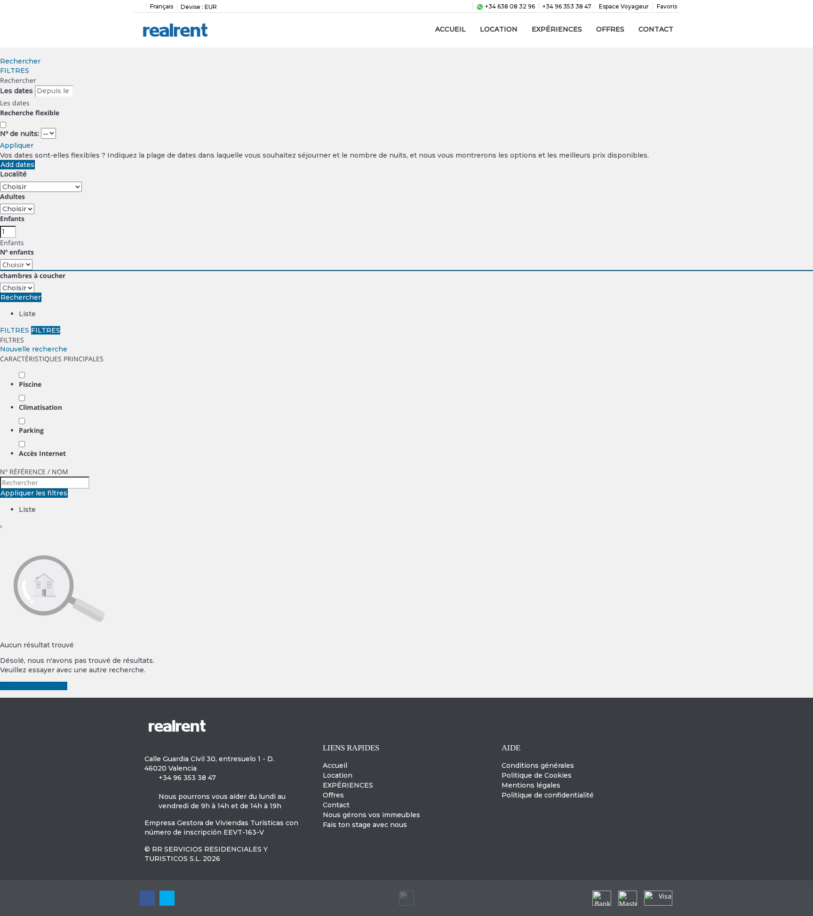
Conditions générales (538, 765)
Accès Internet (42, 453)
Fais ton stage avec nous (365, 824)
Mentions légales (531, 785)
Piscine (30, 384)
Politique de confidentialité (548, 795)
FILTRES (14, 70)
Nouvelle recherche (33, 349)
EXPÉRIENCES (557, 29)
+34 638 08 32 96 (509, 6)
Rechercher (20, 61)
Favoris (667, 6)
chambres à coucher (32, 275)
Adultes (12, 196)
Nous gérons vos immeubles (371, 815)
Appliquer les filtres (33, 493)
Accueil (450, 29)
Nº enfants (17, 251)
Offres (610, 29)
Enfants (12, 218)
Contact (655, 29)
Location (499, 29)
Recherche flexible (30, 112)
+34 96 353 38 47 (566, 6)
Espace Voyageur (624, 6)
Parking (31, 430)
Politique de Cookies (537, 775)
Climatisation (40, 407)
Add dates (17, 164)
